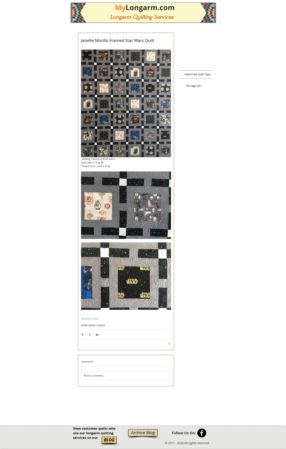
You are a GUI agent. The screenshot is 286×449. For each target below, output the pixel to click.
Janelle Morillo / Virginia (93, 325)
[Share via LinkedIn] (97, 334)
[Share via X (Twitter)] (89, 334)
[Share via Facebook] (82, 334)
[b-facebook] (201, 433)
